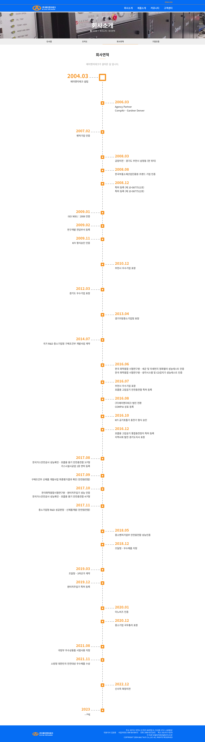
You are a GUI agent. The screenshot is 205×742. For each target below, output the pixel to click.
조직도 (84, 41)
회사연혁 (120, 41)
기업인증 (155, 41)
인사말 (49, 41)
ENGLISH (168, 2)
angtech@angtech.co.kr (162, 735)
